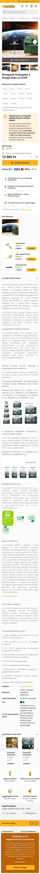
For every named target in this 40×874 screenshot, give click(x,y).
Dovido (29, 209)
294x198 (29, 94)
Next (35, 42)
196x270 (5, 94)
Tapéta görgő (20, 243)
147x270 (19, 89)
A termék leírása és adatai (11, 278)
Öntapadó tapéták (26, 686)
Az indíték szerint (23, 18)
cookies (18, 849)
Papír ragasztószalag (22, 254)
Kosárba (31, 248)
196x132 (27, 89)
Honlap (4, 18)
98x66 (5, 89)
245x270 (21, 94)
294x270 (5, 98)
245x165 (13, 94)
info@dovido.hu (30, 813)
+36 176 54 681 (10, 813)
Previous (3, 749)
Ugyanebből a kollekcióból (11, 734)
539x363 (13, 103)
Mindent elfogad (20, 867)
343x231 (13, 98)
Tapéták (12, 18)
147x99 (12, 89)
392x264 (21, 98)
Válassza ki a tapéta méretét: (14, 84)
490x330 (5, 103)
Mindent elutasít (20, 862)
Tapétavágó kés (21, 265)
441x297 (29, 98)
